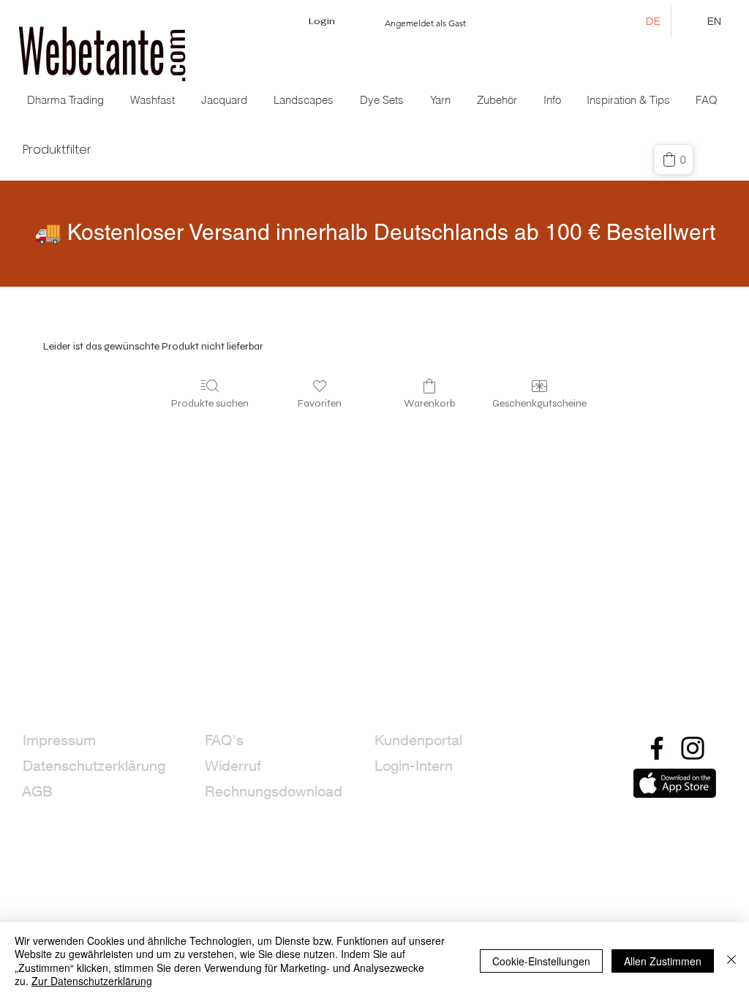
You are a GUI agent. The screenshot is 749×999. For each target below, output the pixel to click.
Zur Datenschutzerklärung (91, 980)
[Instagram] (692, 748)
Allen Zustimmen (662, 961)
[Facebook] (656, 748)
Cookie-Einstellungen (541, 961)
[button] (225, 100)
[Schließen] (731, 960)
